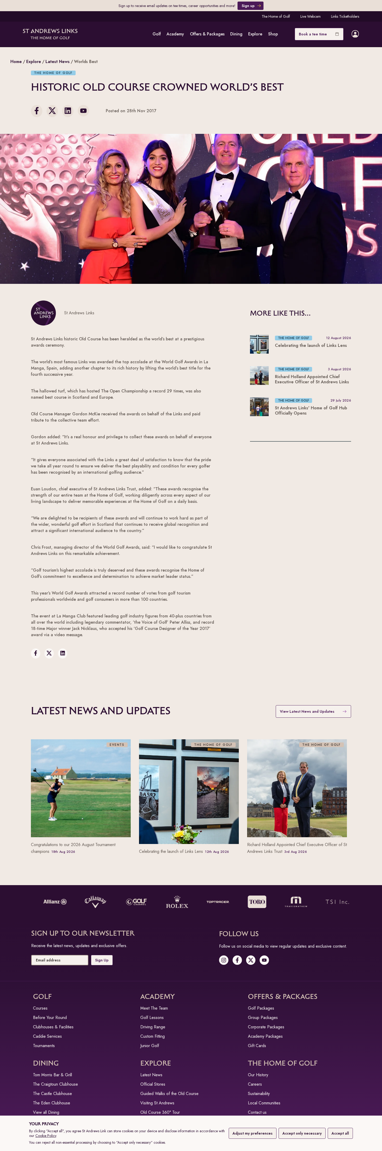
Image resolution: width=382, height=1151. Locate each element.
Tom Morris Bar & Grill (52, 1075)
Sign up (248, 5)
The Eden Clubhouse (51, 1103)
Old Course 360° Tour (160, 1112)
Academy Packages (265, 1036)
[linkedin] (67, 111)
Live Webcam (310, 16)
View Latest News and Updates (307, 711)
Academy (175, 34)
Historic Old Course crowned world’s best (157, 87)
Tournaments (44, 1046)
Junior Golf (149, 1046)
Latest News (57, 62)
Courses (40, 1008)
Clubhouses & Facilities (53, 1027)
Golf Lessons (152, 1018)
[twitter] (52, 111)
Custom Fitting (152, 1036)
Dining (236, 34)
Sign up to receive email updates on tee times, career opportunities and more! (176, 6)
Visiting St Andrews (157, 1103)
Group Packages (263, 1018)
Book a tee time (313, 34)
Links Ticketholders (345, 16)
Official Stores (152, 1084)
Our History (258, 1075)
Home (16, 62)
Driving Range (152, 1027)
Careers (255, 1084)
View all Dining (46, 1112)
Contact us (257, 1112)
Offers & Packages (207, 34)
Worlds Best (86, 62)
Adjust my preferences (253, 1133)
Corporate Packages (266, 1027)
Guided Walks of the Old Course (169, 1094)
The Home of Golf (276, 16)
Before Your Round (50, 1018)
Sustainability (259, 1094)
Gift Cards (257, 1046)
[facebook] (36, 111)
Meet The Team (154, 1008)
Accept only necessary (302, 1133)
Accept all (340, 1133)
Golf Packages (261, 1008)
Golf (157, 34)
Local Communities (264, 1103)
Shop (273, 34)
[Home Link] (50, 34)
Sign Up (102, 960)
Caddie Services (47, 1036)
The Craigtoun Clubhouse (55, 1084)
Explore (255, 34)
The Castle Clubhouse (52, 1094)
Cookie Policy (45, 1135)
